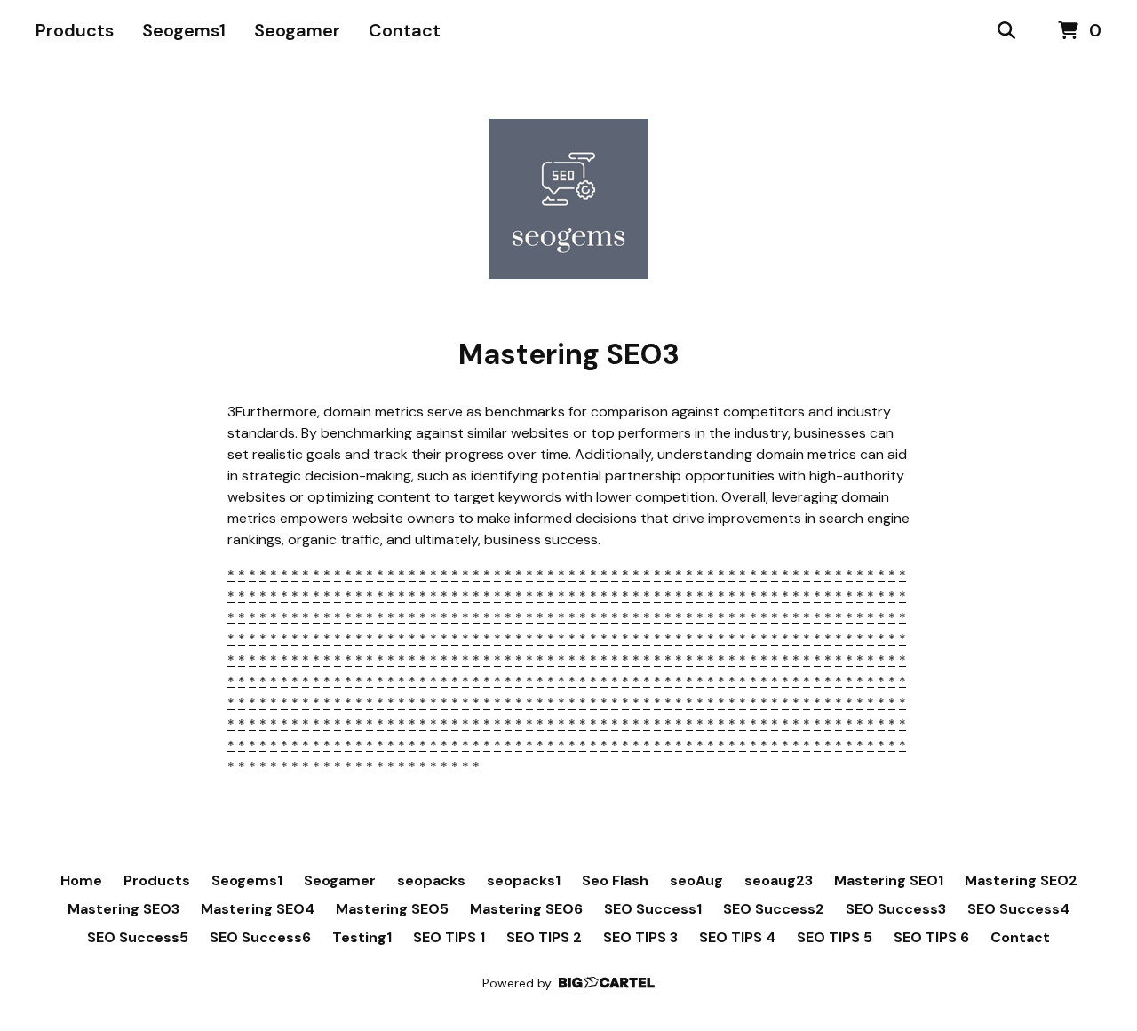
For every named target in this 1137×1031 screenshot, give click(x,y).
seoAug (696, 880)
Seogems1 (184, 30)
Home (81, 880)
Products (75, 30)
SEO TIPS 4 (737, 937)
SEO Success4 (1018, 909)
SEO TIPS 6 (931, 937)
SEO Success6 (260, 937)
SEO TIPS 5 (834, 937)
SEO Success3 (896, 909)
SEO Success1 (653, 909)
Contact (405, 30)
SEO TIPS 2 (544, 937)
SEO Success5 (137, 937)
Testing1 (362, 937)
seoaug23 (778, 880)
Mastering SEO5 (392, 909)
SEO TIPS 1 (449, 937)
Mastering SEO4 (257, 909)
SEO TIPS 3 (640, 937)
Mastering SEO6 (526, 909)
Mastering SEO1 (888, 880)
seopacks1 (524, 880)
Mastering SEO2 (1021, 880)
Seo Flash (615, 880)
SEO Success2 (773, 909)
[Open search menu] (1006, 31)
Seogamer (297, 30)
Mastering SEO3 (123, 909)
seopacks (431, 880)
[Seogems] (568, 199)
